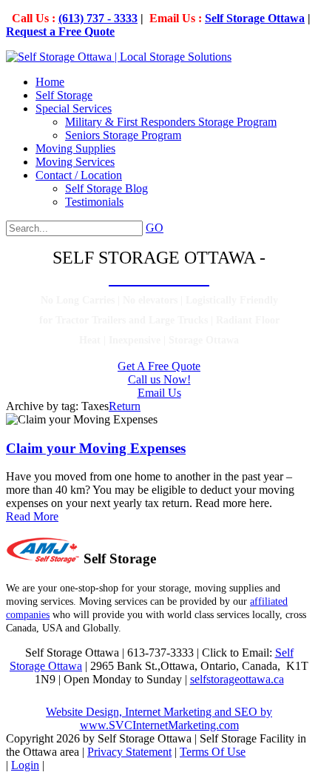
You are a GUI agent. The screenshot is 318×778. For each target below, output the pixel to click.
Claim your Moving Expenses (96, 448)
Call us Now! (159, 379)
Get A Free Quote (159, 366)
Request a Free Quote (60, 31)
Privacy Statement (129, 751)
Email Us (159, 392)
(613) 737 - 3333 (98, 18)
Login (25, 765)
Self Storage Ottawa (255, 18)
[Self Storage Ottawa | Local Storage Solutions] (118, 56)
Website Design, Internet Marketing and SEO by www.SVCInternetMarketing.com (159, 718)
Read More (32, 516)
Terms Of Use (213, 751)
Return (125, 406)
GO (154, 227)
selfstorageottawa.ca (237, 679)
